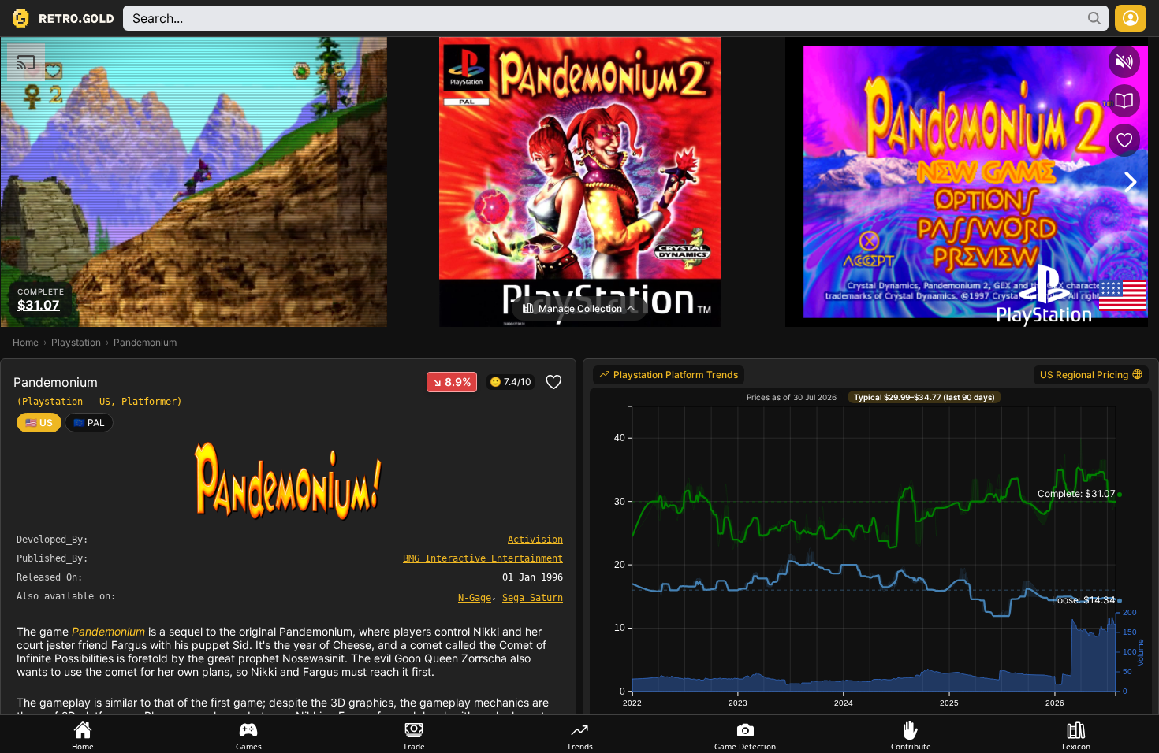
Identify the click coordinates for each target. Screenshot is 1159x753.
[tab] (83, 734)
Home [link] (26, 342)
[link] (89, 422)
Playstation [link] (76, 342)
